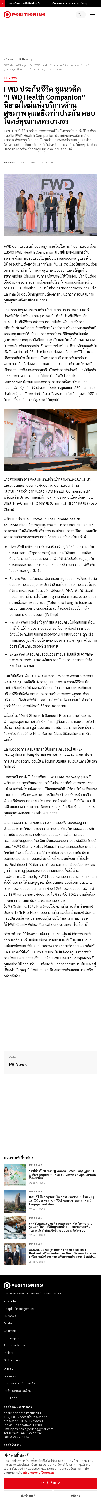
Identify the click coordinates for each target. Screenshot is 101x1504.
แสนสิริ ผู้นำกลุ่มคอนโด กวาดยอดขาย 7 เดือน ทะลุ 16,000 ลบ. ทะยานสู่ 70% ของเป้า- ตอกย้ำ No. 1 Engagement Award (61, 1200)
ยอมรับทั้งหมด (50, 1483)
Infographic (12, 1338)
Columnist (11, 1331)
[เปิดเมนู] (92, 14)
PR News (23, 60)
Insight (8, 1352)
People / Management (19, 1308)
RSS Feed (10, 1398)
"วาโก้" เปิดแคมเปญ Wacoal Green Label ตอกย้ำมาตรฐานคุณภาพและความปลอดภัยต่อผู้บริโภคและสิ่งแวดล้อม (62, 1174)
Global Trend (12, 1360)
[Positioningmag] (24, 14)
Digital (8, 1323)
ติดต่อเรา (10, 1376)
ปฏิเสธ (76, 1495)
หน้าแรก (8, 60)
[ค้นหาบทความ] (81, 14)
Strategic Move (14, 1345)
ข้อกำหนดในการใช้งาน (18, 1390)
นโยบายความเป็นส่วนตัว (19, 1383)
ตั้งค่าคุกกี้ (27, 1495)
